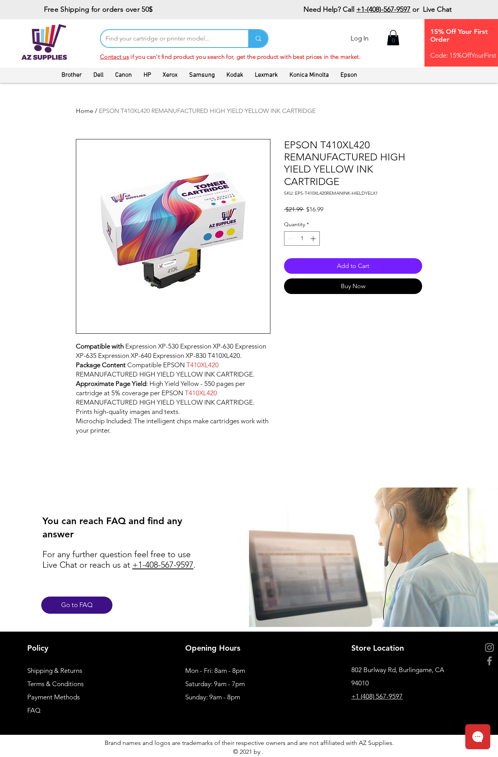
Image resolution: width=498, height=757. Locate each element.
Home (84, 110)
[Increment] (314, 238)
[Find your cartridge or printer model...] (258, 38)
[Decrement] (290, 238)
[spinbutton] (302, 238)
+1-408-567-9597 (162, 565)
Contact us (114, 56)
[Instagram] (489, 647)
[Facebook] (489, 661)
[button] (393, 37)
